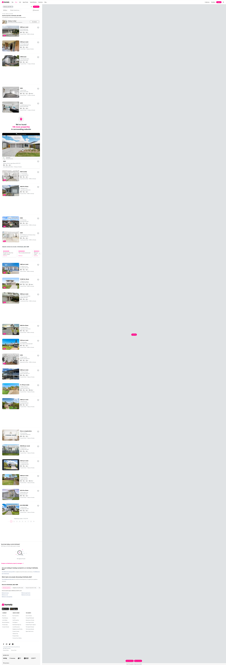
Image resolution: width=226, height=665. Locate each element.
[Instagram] (6, 644)
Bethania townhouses (26, 594)
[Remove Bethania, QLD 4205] (12, 6)
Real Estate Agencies (17, 624)
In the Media (4, 620)
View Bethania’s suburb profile (8, 571)
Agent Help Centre (29, 631)
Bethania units (5, 594)
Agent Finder (25, 2)
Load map (134, 334)
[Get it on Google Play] (14, 609)
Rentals (14, 617)
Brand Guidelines (5, 622)
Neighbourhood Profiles (17, 629)
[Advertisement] (21, 75)
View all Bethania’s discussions (8, 579)
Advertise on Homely (30, 620)
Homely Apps (5, 624)
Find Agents (15, 622)
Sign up (218, 2)
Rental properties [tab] (6, 587)
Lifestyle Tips (15, 633)
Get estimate (34, 21)
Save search (36, 10)
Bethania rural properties (7, 596)
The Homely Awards (30, 629)
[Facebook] (3, 644)
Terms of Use (13, 650)
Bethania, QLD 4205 (9, 13)
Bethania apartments (26, 593)
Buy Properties (16, 615)
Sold (20, 2)
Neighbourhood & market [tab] (18, 587)
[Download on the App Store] (6, 609)
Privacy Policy (6, 650)
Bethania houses (5, 593)
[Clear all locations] (31, 7)
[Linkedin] (13, 644)
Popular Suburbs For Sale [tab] (31, 587)
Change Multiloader (30, 617)
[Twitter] (9, 644)
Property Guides (16, 631)
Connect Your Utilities (17, 638)
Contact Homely (5, 626)
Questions (40, 2)
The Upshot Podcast (30, 626)
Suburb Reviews (33, 2)
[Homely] (10, 604)
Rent (16, 2)
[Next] (39, 253)
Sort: (15, 10)
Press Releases (5, 617)
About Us (4, 615)
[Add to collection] (38, 27)
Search (36, 6)
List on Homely (29, 615)
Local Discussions (16, 626)
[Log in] (223, 2)
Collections (207, 2)
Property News (16, 635)
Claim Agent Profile (30, 622)
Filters (6, 10)
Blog (45, 2)
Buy (12, 2)
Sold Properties (16, 620)
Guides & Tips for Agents (31, 624)
